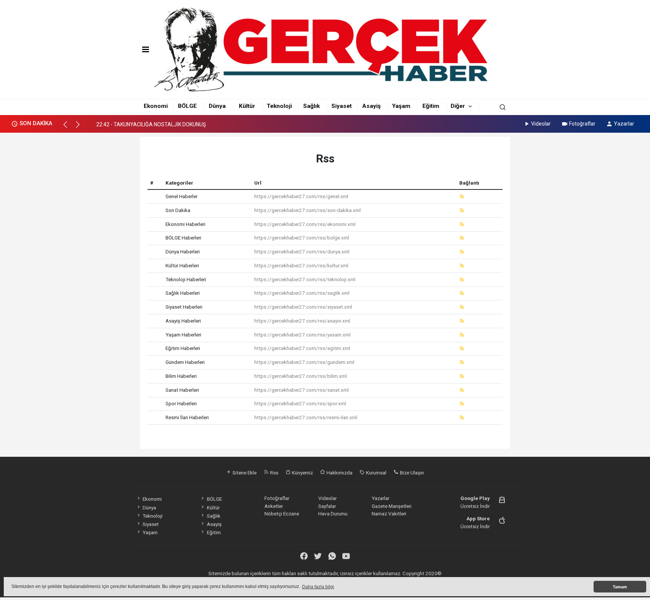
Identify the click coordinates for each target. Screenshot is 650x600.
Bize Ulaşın (411, 473)
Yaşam (401, 106)
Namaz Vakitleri (389, 514)
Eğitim (430, 106)
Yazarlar (624, 124)
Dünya (217, 106)
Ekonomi (156, 106)
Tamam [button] (620, 587)
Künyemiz (302, 473)
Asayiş (371, 106)
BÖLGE (187, 106)
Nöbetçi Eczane (281, 514)
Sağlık (311, 106)
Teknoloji (279, 106)
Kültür (247, 106)
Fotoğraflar (582, 124)
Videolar (541, 124)
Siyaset (341, 106)
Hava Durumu (333, 514)
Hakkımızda (338, 473)
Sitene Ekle (244, 473)
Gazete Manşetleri (392, 506)
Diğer (458, 106)
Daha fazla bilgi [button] (318, 586)
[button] (69, 128)
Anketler (273, 506)
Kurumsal (375, 473)
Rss (273, 473)
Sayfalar (327, 506)
